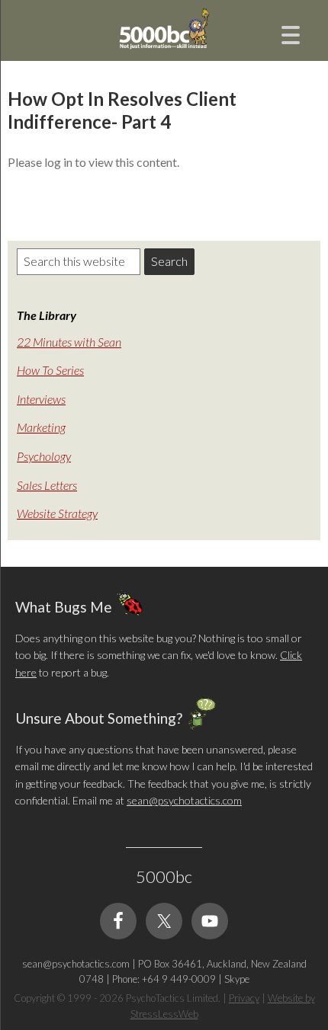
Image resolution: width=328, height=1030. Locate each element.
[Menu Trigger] (291, 33)
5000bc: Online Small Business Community (164, 42)
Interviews (41, 399)
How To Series (50, 370)
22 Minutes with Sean (69, 341)
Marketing (41, 427)
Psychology (44, 456)
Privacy (244, 998)
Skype (236, 979)
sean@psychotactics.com (184, 800)
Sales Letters (47, 485)
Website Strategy (57, 513)
